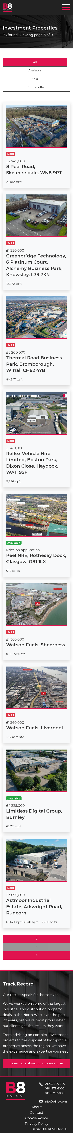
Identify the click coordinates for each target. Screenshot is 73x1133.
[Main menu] (67, 5)
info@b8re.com (56, 1101)
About (36, 1107)
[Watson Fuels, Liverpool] (36, 703)
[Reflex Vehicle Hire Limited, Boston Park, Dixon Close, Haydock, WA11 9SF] (36, 438)
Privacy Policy (36, 1124)
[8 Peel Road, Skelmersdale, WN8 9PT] (36, 145)
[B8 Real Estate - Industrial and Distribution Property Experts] (7, 7)
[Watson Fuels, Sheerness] (36, 620)
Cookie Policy (36, 1118)
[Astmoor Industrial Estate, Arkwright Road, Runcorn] (36, 882)
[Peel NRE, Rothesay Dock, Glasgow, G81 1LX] (36, 534)
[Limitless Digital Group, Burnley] (36, 789)
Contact (36, 1113)
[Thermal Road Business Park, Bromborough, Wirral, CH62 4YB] (36, 339)
